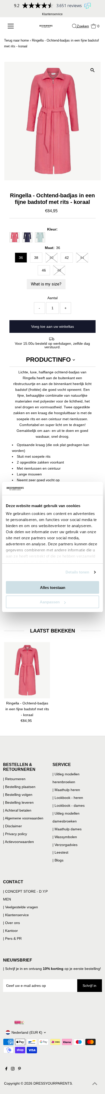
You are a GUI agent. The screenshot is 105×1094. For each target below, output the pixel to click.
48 (59, 270)
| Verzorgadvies (64, 845)
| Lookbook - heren (67, 798)
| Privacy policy (15, 834)
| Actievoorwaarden (18, 842)
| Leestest (60, 852)
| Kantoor (10, 931)
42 (67, 258)
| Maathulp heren (66, 790)
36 (21, 258)
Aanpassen (50, 602)
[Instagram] (13, 1069)
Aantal (52, 298)
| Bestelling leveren (18, 802)
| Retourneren (14, 779)
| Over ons (11, 923)
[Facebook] (6, 1069)
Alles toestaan (52, 587)
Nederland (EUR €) (26, 1032)
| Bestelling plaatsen (19, 787)
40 (51, 258)
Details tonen (77, 572)
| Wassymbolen (64, 837)
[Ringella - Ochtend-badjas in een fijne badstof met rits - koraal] (27, 670)
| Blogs (57, 860)
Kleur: (52, 229)
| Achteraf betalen (17, 810)
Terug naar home (16, 40)
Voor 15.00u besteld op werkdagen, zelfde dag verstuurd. (52, 345)
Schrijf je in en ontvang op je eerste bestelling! (53, 969)
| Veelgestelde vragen (20, 907)
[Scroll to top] (95, 1084)
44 (82, 258)
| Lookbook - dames (68, 805)
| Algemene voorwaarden (23, 818)
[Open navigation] (14, 26)
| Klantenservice (16, 915)
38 (36, 258)
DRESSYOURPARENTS (52, 1083)
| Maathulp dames (67, 829)
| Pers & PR (12, 938)
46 (44, 270)
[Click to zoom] (92, 70)
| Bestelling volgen (17, 795)
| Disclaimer (12, 826)
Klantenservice (52, 14)
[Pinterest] (19, 1069)
